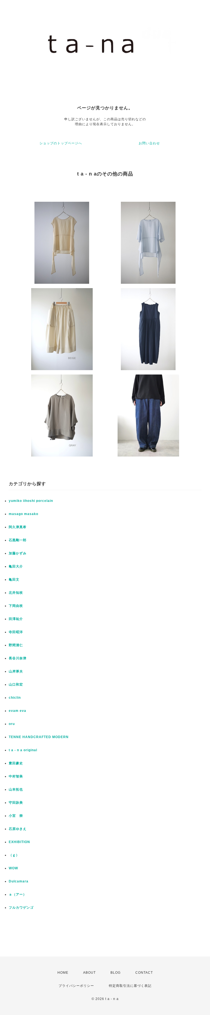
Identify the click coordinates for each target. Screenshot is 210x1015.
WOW (13, 868)
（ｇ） (14, 855)
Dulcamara (18, 881)
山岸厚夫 (16, 671)
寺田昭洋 (16, 632)
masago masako (23, 514)
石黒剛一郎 (18, 540)
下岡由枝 (16, 606)
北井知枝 (16, 593)
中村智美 (16, 776)
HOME (62, 973)
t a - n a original (23, 750)
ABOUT (89, 973)
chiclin (15, 698)
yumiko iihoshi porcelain (31, 501)
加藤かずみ (18, 553)
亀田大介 (16, 566)
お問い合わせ (149, 143)
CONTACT (144, 973)
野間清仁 (16, 645)
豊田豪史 (16, 763)
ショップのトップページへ (60, 143)
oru (12, 724)
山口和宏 (16, 684)
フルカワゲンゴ (21, 907)
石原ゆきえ (18, 829)
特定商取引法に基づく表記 (130, 986)
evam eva (17, 711)
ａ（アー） (18, 894)
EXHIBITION (19, 842)
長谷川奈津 (18, 658)
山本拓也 (16, 789)
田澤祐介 (16, 619)
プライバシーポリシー (76, 986)
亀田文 (14, 579)
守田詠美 (16, 803)
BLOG (115, 973)
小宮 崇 (16, 816)
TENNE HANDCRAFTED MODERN (39, 737)
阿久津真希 (18, 527)
